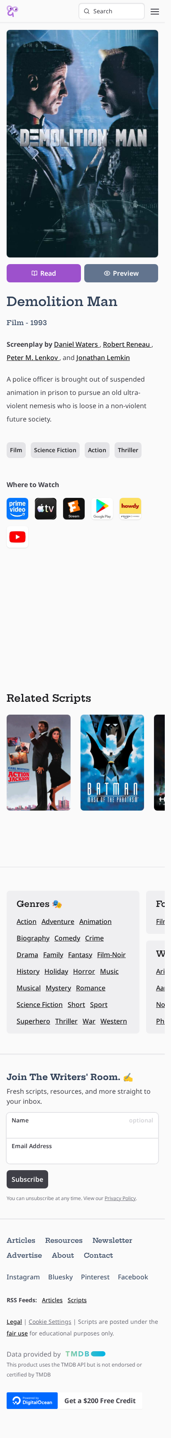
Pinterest (95, 1276)
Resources (64, 1240)
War (89, 1021)
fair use (17, 1333)
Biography (33, 938)
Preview (126, 273)
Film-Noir (111, 954)
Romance (90, 987)
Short (76, 1004)
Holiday (56, 971)
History (28, 971)
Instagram (23, 1276)
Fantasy (80, 954)
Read (48, 273)
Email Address (32, 1146)
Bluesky (60, 1276)
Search (102, 11)
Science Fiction (55, 450)
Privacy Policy (120, 1198)
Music (109, 971)
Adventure (58, 921)
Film (16, 450)
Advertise (24, 1255)
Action (97, 450)
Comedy (67, 938)
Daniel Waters (77, 344)
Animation (95, 921)
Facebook (133, 1276)
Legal (14, 1321)
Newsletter (112, 1240)
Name (82, 1120)
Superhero (33, 1021)
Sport (98, 1004)
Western (113, 1021)
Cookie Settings (50, 1321)
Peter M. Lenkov (33, 357)
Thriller (128, 450)
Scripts (77, 1300)
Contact (98, 1255)
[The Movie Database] (83, 1354)
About (63, 1255)
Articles (21, 1240)
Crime (94, 938)
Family (53, 954)
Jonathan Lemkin (103, 357)
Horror (84, 971)
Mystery (58, 987)
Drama (27, 954)
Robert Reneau (127, 344)
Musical (29, 987)
